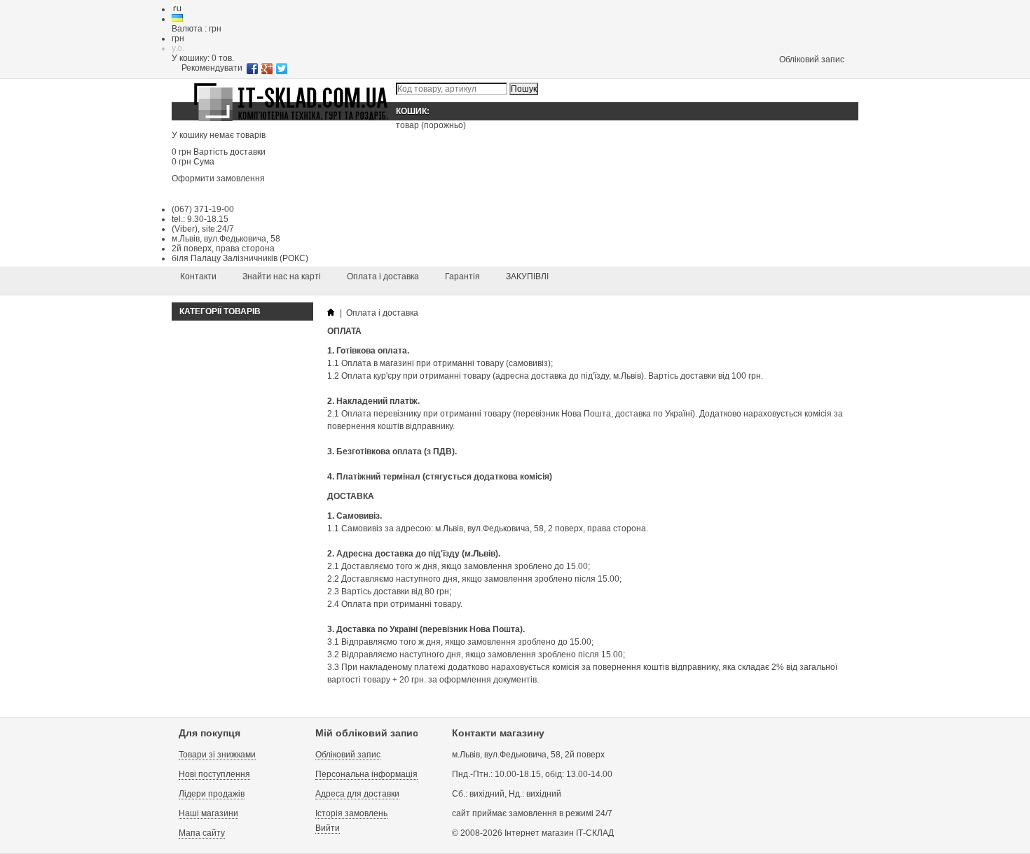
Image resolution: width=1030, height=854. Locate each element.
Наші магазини (208, 813)
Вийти (327, 828)
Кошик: (414, 111)
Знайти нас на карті (281, 276)
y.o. (178, 48)
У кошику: (203, 58)
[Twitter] (282, 68)
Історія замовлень (351, 813)
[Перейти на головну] (330, 313)
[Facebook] (252, 68)
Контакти (198, 276)
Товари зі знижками (217, 755)
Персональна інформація (366, 774)
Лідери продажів (212, 794)
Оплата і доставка (383, 276)
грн (178, 38)
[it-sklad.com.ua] (291, 122)
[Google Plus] (267, 68)
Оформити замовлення (218, 178)
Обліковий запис (811, 59)
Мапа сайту (202, 833)
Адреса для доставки (357, 794)
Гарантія (462, 276)
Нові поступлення (214, 774)
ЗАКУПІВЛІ (527, 276)
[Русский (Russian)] (177, 9)
